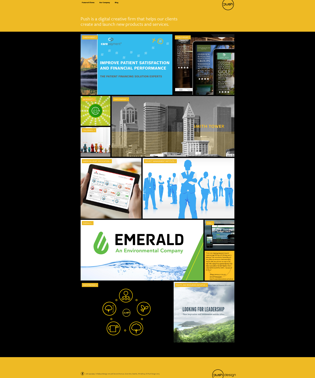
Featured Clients (88, 2)
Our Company (104, 2)
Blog (116, 2)
